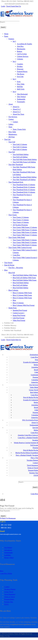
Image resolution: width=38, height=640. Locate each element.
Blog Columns (13, 290)
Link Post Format (18, 318)
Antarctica (34, 382)
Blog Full (11, 273)
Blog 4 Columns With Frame (22, 298)
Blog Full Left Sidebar (20, 285)
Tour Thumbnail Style (15, 182)
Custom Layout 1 (18, 313)
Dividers (20, 66)
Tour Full (11, 152)
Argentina (34, 367)
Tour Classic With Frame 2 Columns (25, 227)
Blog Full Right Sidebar (21, 283)
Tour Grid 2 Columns (20, 144)
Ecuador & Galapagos (30, 362)
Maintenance (12, 134)
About (10, 104)
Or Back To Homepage (8, 518)
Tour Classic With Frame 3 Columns (25, 230)
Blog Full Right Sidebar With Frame (25, 275)
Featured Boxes (22, 71)
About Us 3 (16, 112)
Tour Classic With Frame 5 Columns (25, 235)
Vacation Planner (32, 460)
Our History (8, 547)
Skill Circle (20, 89)
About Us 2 (16, 109)
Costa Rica (16, 255)
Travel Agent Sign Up (13, 6)
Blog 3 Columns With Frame (22, 295)
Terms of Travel (32, 468)
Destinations (34, 355)
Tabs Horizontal (22, 94)
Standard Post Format (20, 310)
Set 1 (14, 41)
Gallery (10, 124)
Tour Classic (12, 215)
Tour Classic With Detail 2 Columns (25, 240)
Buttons (19, 51)
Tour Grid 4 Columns (20, 149)
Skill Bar (20, 86)
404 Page (11, 137)
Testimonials (21, 99)
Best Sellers (34, 392)
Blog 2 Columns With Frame (22, 293)
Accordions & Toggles (24, 44)
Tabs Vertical (21, 97)
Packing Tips (33, 473)
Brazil (36, 370)
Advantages (8, 550)
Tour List (7, 139)
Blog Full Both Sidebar (20, 288)
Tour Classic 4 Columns (21, 222)
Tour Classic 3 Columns (21, 220)
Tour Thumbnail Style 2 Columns (24, 185)
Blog (5, 270)
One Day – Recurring (15, 268)
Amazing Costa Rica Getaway (28, 435)
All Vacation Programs (20, 225)
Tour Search (8, 262)
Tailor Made (34, 387)
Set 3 (14, 79)
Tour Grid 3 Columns (20, 147)
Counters (20, 64)
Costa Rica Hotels (6, 573)
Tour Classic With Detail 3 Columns (25, 242)
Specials (35, 427)
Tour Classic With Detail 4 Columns (25, 245)
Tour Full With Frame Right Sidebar (25, 159)
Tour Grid (11, 142)
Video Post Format (19, 320)
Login (3, 6)
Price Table (20, 84)
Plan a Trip (34, 458)
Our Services (12, 117)
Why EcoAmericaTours (30, 420)
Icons (18, 81)
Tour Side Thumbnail (15, 164)
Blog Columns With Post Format (23, 305)
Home (6, 34)
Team (10, 127)
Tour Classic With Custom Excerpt (20, 247)
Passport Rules (33, 470)
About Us (16, 107)
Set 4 (14, 92)
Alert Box (20, 46)
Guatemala (34, 375)
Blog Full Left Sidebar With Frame (24, 278)
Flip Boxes (20, 74)
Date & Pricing (9, 265)
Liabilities (7, 555)
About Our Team (18, 114)
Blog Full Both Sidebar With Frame (24, 280)
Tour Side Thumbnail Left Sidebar (24, 180)
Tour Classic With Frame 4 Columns (25, 232)
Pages (6, 36)
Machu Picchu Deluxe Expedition (26, 453)
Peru (36, 360)
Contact (11, 119)
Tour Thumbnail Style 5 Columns (24, 192)
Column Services (22, 56)
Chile (36, 372)
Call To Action (22, 54)
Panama (35, 377)
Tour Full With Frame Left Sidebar (24, 162)
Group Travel (33, 390)
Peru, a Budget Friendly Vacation (27, 455)
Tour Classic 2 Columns (21, 217)
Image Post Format (19, 315)
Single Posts (12, 308)
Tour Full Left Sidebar (20, 157)
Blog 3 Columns (18, 303)
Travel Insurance (32, 465)
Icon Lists (20, 76)
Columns (20, 59)
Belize (36, 365)
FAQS (36, 475)
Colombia (34, 380)
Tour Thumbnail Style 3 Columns (24, 187)
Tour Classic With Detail (16, 237)
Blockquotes (21, 49)
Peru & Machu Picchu (30, 397)
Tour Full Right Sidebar (20, 154)
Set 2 (14, 61)
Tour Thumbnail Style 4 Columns (24, 190)
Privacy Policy (9, 557)
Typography (21, 102)
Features (11, 39)
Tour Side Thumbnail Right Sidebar (25, 177)
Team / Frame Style (19, 129)
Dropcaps (20, 69)
